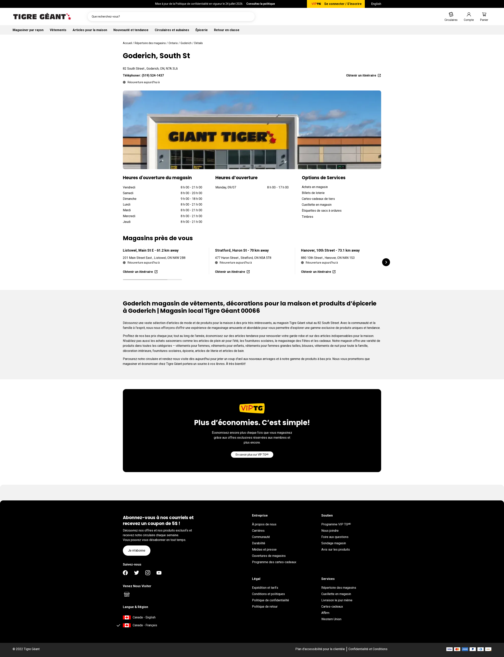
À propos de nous (264, 524)
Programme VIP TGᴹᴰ (336, 524)
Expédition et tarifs (265, 588)
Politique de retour (265, 606)
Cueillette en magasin (336, 594)
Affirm (325, 613)
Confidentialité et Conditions (367, 649)
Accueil (127, 43)
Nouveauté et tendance (130, 30)
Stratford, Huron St (242, 250)
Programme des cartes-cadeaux (274, 562)
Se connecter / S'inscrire (343, 4)
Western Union (331, 619)
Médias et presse (264, 549)
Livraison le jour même (336, 600)
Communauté (261, 537)
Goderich (186, 43)
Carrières (258, 530)
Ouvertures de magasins (269, 556)
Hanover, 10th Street (330, 250)
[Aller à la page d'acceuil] (42, 16)
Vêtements (58, 30)
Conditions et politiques (268, 594)
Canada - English (144, 617)
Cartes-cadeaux (332, 606)
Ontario (173, 43)
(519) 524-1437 (153, 75)
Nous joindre (330, 530)
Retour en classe (226, 30)
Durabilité (258, 543)
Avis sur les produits (335, 549)
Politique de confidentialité (270, 600)
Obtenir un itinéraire (361, 75)
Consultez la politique (260, 3)
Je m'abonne (136, 550)
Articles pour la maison (90, 30)
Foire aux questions (334, 537)
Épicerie (201, 30)
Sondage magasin (333, 543)
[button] (386, 262)
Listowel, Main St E (151, 250)
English (376, 4)
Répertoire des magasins (150, 43)
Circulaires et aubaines (172, 30)
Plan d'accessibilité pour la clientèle (320, 649)
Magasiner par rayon (28, 30)
